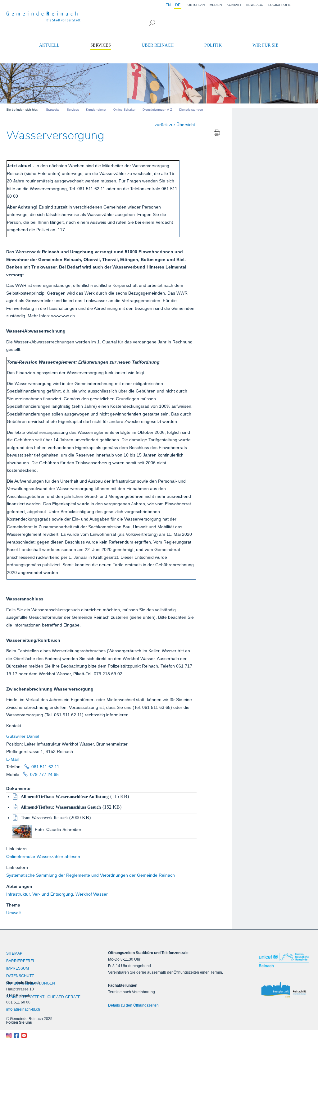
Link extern (17, 867)
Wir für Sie (265, 45)
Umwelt (13, 912)
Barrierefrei (20, 961)
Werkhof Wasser (91, 894)
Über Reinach (158, 45)
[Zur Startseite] (43, 16)
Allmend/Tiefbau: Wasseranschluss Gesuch (61, 807)
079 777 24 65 (44, 774)
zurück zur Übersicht (175, 124)
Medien (216, 5)
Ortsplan (196, 5)
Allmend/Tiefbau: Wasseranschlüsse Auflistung (65, 796)
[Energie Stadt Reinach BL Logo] (284, 990)
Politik (213, 45)
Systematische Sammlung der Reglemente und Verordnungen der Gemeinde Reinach (90, 875)
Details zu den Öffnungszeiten (133, 1005)
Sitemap (14, 953)
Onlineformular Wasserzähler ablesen (43, 856)
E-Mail (12, 759)
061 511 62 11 (45, 766)
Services (100, 45)
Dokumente (18, 788)
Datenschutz (20, 976)
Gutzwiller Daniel (22, 736)
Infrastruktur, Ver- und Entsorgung (39, 894)
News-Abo (254, 5)
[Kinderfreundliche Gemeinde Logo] (284, 960)
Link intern (16, 848)
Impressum (17, 968)
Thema (13, 904)
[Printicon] (217, 133)
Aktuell (49, 45)
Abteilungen (19, 886)
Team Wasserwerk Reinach (44, 817)
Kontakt (234, 5)
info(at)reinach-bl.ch (23, 1009)
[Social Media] (44, 1035)
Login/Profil (279, 5)
